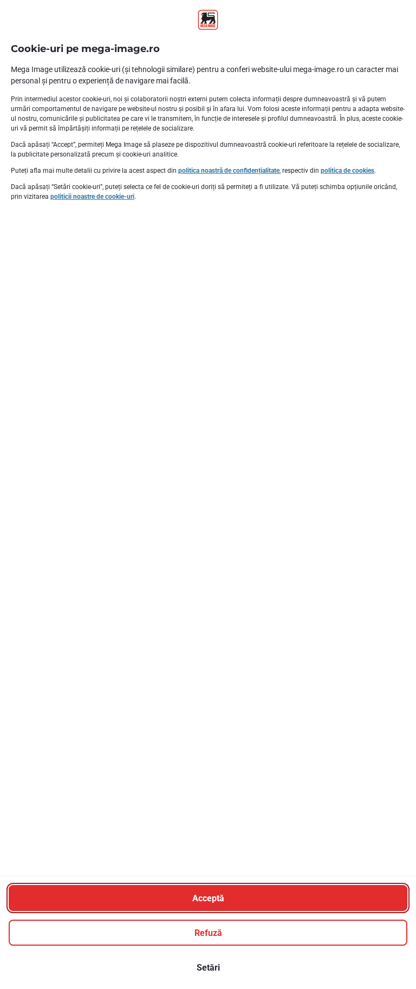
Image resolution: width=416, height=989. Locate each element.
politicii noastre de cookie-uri (92, 196)
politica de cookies (347, 170)
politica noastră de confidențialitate (229, 170)
